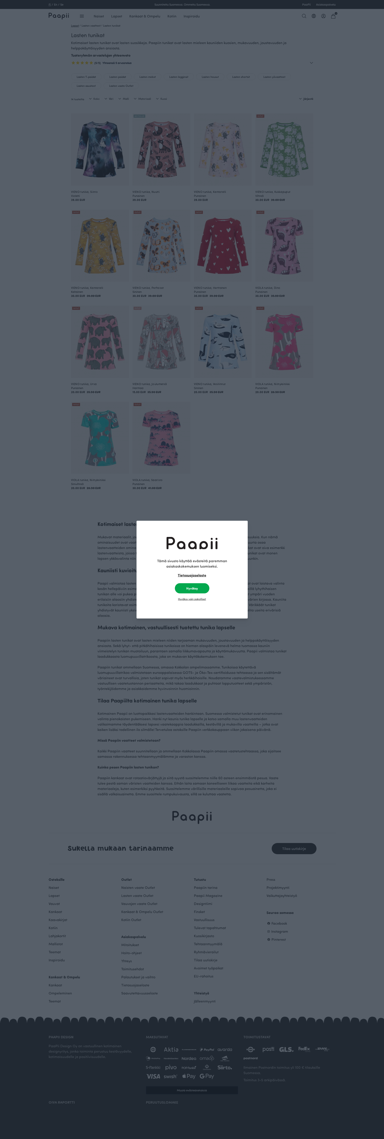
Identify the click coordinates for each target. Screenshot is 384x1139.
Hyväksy (192, 588)
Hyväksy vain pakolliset (192, 598)
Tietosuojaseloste (192, 575)
